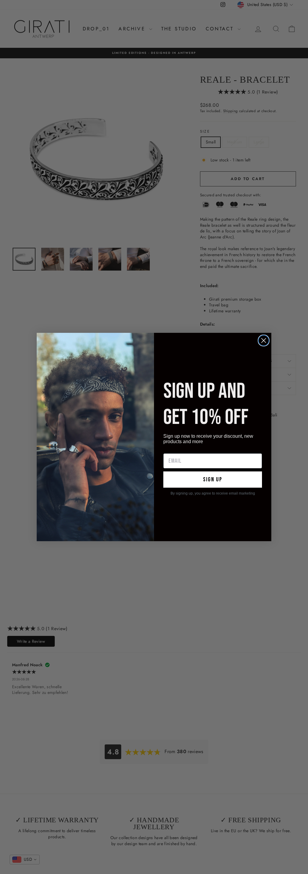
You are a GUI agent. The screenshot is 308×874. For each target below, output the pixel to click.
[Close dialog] (263, 340)
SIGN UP (212, 479)
